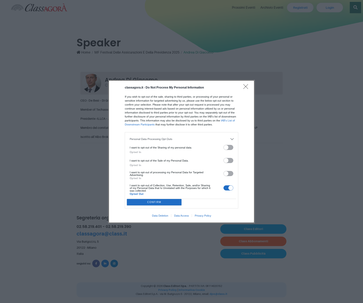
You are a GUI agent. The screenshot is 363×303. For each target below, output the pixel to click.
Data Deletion (160, 215)
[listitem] (181, 139)
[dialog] (181, 151)
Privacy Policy (203, 215)
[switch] (228, 147)
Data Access (181, 215)
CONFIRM (154, 202)
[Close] (247, 87)
